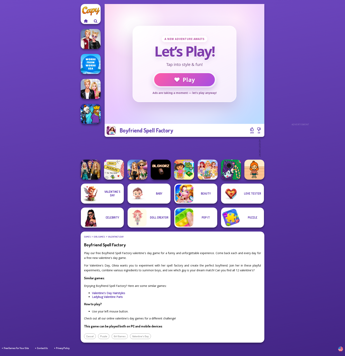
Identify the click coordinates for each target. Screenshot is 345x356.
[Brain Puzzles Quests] (114, 170)
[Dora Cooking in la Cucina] (184, 170)
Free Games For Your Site (16, 348)
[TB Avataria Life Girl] (254, 170)
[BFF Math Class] (208, 170)
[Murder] (91, 114)
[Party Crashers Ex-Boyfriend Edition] (91, 170)
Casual (90, 336)
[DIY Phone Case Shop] (231, 170)
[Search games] (96, 21)
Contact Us (42, 348)
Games (87, 236)
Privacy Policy (62, 348)
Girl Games (99, 236)
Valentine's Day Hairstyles (108, 293)
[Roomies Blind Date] (91, 89)
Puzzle (103, 336)
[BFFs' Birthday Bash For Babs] (137, 170)
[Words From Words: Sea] (91, 64)
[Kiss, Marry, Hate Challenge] (91, 39)
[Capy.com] (86, 21)
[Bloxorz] (161, 170)
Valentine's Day (116, 236)
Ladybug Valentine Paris (107, 297)
